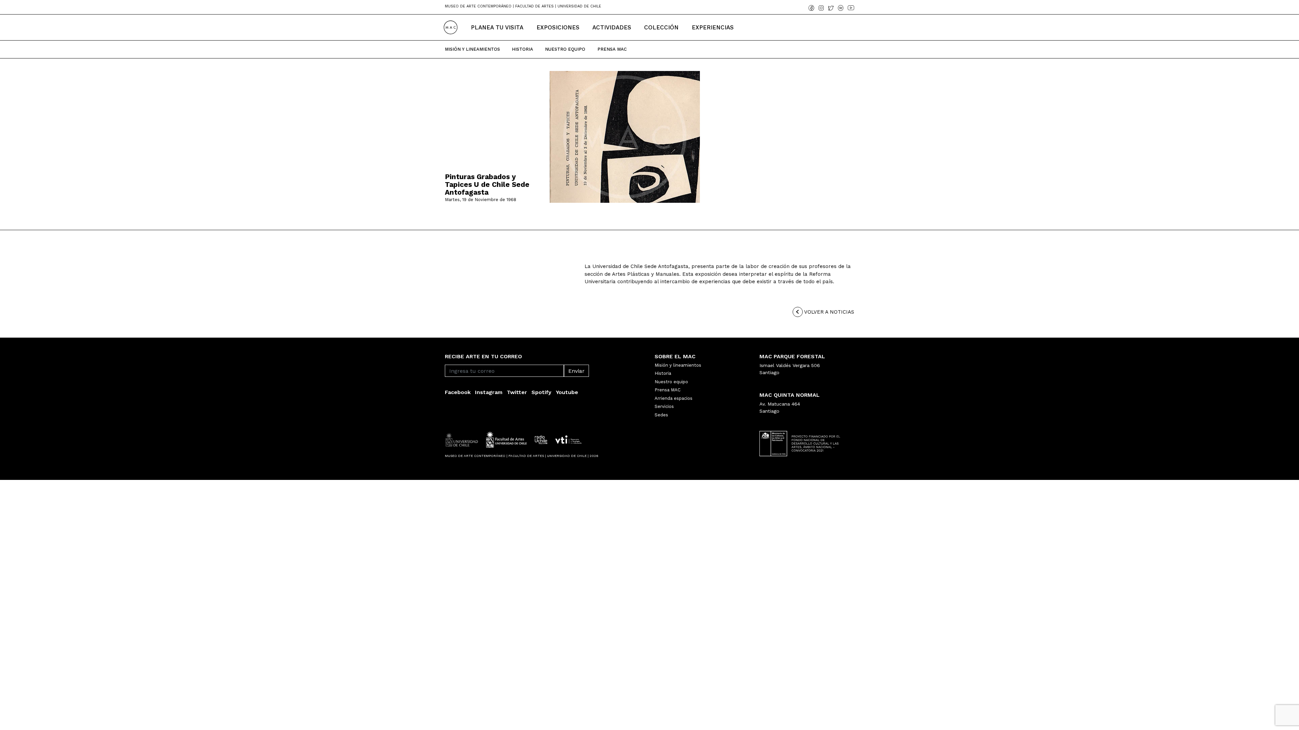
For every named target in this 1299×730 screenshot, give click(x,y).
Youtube (567, 392)
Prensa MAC (668, 389)
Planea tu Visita (497, 27)
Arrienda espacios (673, 398)
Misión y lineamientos (678, 365)
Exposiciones (558, 27)
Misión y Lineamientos (472, 49)
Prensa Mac (612, 49)
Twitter (517, 392)
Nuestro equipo (671, 381)
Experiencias (713, 27)
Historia (522, 49)
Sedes (661, 414)
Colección (661, 27)
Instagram (488, 392)
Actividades (611, 27)
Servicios (664, 406)
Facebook (458, 392)
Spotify (541, 392)
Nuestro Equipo (565, 49)
